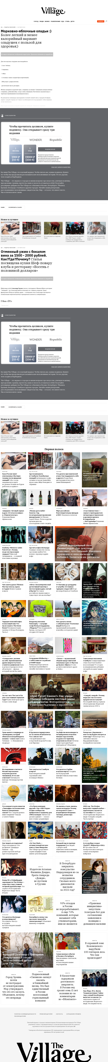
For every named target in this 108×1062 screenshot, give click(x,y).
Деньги (4, 804)
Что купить (59, 508)
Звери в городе (60, 619)
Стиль (67, 21)
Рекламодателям (20, 1016)
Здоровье (58, 471)
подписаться (50, 149)
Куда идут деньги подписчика (61, 167)
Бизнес (47, 21)
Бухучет (31, 508)
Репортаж (4, 471)
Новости (40, 866)
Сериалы (4, 508)
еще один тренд (87, 766)
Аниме (84, 619)
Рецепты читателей (9, 27)
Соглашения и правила (73, 1014)
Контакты (59, 1014)
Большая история (62, 542)
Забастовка (32, 656)
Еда (62, 21)
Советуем (58, 582)
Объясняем (86, 471)
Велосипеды (59, 730)
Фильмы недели (33, 582)
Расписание (32, 767)
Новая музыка (87, 582)
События (58, 951)
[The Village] (54, 11)
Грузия (31, 730)
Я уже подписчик (10, 115)
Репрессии (5, 767)
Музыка (4, 619)
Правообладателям (46, 1014)
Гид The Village (33, 471)
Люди (41, 21)
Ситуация (31, 619)
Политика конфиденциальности (25, 1014)
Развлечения (55, 21)
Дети (72, 21)
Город (36, 21)
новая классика (6, 545)
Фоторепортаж (34, 693)
